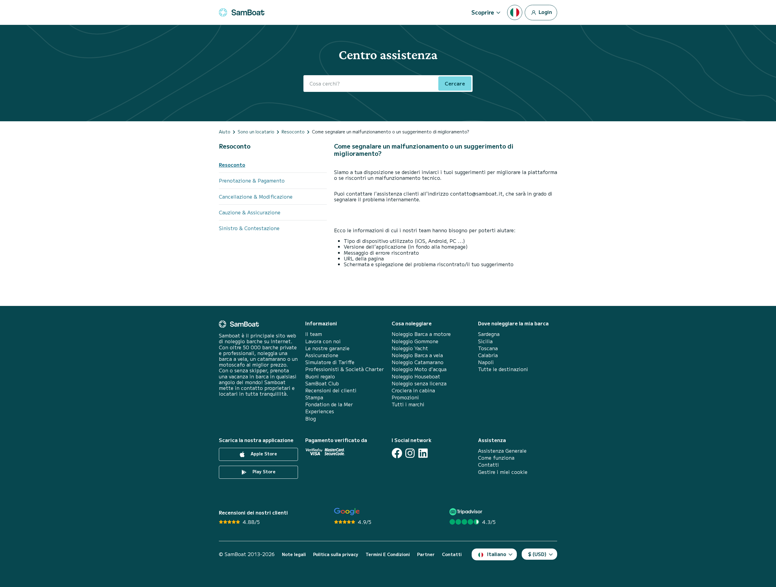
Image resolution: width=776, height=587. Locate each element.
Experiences (319, 411)
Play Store (263, 471)
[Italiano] (514, 12)
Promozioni (405, 397)
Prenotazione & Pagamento (252, 180)
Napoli (486, 362)
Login (544, 11)
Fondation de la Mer (329, 404)
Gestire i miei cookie (502, 472)
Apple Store (263, 454)
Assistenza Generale (502, 451)
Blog (310, 418)
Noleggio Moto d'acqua (419, 369)
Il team (313, 334)
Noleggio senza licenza (419, 383)
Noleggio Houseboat (416, 376)
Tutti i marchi (408, 404)
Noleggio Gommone (415, 341)
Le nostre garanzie (327, 348)
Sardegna (489, 334)
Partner (426, 554)
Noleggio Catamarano (417, 362)
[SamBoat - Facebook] (397, 453)
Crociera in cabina (413, 390)
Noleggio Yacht (410, 348)
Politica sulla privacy (335, 554)
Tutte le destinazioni (503, 369)
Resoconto (234, 146)
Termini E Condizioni (388, 554)
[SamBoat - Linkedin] (423, 453)
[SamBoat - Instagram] (410, 453)
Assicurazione (321, 355)
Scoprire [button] (482, 12)
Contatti (488, 465)
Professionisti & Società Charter (344, 369)
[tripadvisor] (466, 511)
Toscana (488, 348)
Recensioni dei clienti (330, 390)
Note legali (294, 554)
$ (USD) (537, 554)
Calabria (488, 355)
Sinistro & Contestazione (249, 228)
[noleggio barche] (241, 12)
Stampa (314, 397)
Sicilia (485, 341)
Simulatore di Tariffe (329, 362)
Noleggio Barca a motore (421, 334)
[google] (347, 511)
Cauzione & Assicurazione (249, 212)
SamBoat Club (322, 383)
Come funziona (496, 458)
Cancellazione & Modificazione (256, 196)
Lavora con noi (323, 341)
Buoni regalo (320, 376)
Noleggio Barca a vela (417, 355)
